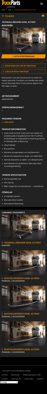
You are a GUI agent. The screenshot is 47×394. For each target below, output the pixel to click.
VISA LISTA (8, 122)
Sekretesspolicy (15, 375)
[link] (23, 56)
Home (3, 10)
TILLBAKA (9, 16)
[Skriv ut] (43, 16)
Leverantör (5, 375)
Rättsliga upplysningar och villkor (32, 375)
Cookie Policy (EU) (16, 379)
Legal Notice (40, 379)
